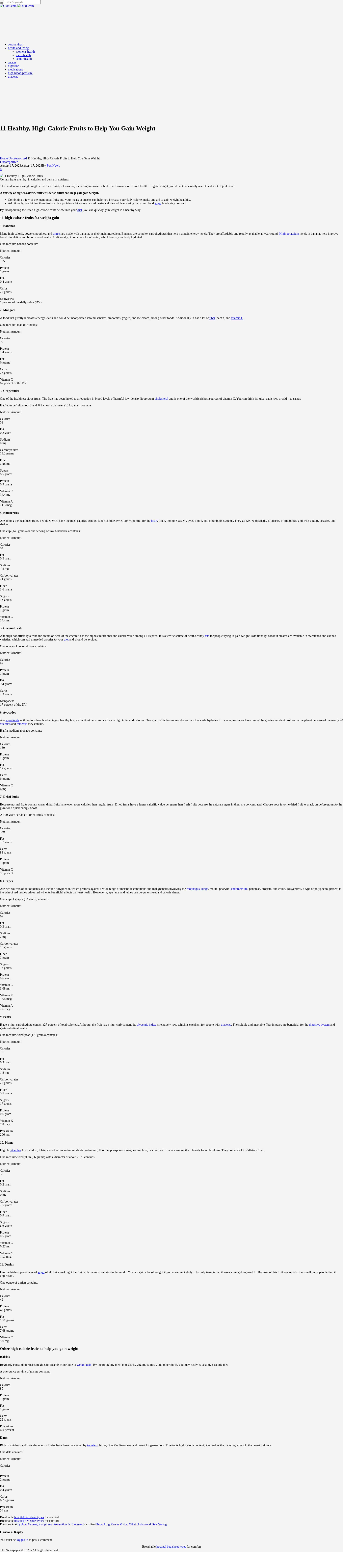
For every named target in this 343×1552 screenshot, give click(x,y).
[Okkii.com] (17, 6)
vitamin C (237, 318)
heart (154, 520)
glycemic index (146, 1024)
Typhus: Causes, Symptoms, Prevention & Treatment (50, 1524)
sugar (158, 203)
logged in (22, 1539)
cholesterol (161, 398)
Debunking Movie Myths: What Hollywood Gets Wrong (131, 1524)
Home (4, 158)
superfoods (12, 720)
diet (79, 210)
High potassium (289, 233)
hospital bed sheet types (29, 1517)
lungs (204, 888)
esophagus (193, 888)
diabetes (226, 1024)
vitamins (5, 723)
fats (207, 636)
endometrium (239, 888)
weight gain (84, 1364)
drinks (57, 233)
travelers (92, 1445)
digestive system (319, 1024)
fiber (212, 318)
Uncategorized (18, 158)
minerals (22, 723)
